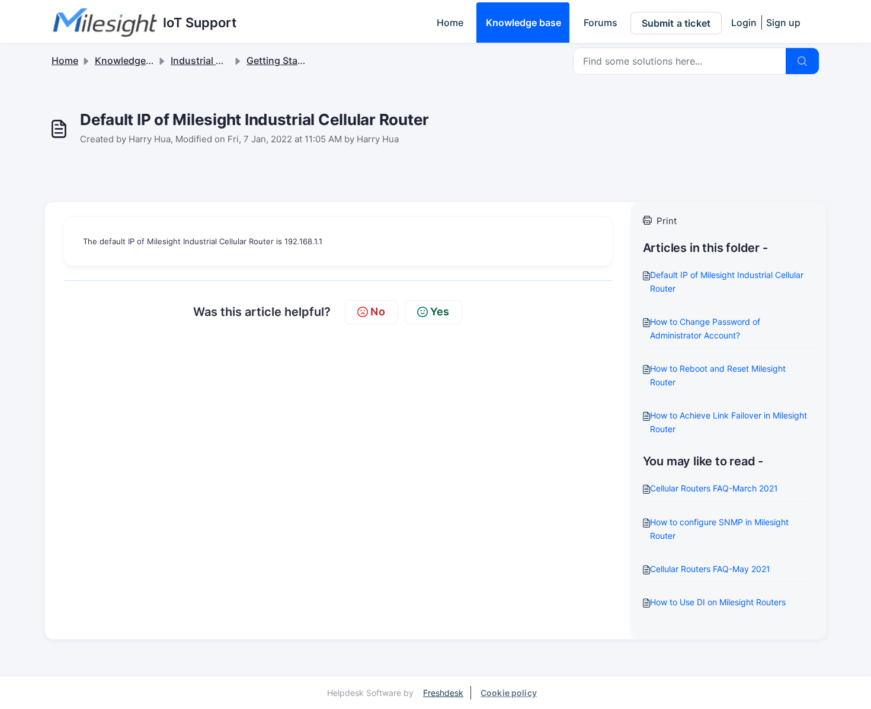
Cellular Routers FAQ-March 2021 (714, 488)
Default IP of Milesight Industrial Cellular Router (726, 281)
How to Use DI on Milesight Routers (718, 602)
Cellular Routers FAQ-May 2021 (710, 569)
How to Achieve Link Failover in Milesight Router (728, 422)
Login (744, 22)
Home (450, 22)
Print (667, 220)
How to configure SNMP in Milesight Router (719, 529)
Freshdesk (443, 693)
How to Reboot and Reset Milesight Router (718, 375)
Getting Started (281, 60)
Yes (440, 311)
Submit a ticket (676, 23)
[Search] (802, 61)
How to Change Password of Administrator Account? (705, 328)
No (377, 311)
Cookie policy (509, 693)
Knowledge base (523, 22)
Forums (600, 22)
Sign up (783, 22)
